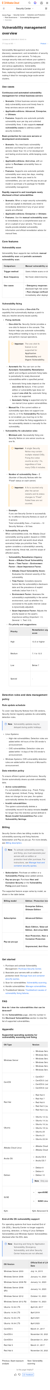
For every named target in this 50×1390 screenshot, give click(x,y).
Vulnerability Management (29, 17)
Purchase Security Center (29, 968)
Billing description (14, 843)
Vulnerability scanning (36, 982)
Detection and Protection (36, 15)
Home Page (6, 15)
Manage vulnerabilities (36, 986)
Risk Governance (11, 17)
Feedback (29, 1374)
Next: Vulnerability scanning (35, 1362)
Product (43, 43)
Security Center (19, 15)
